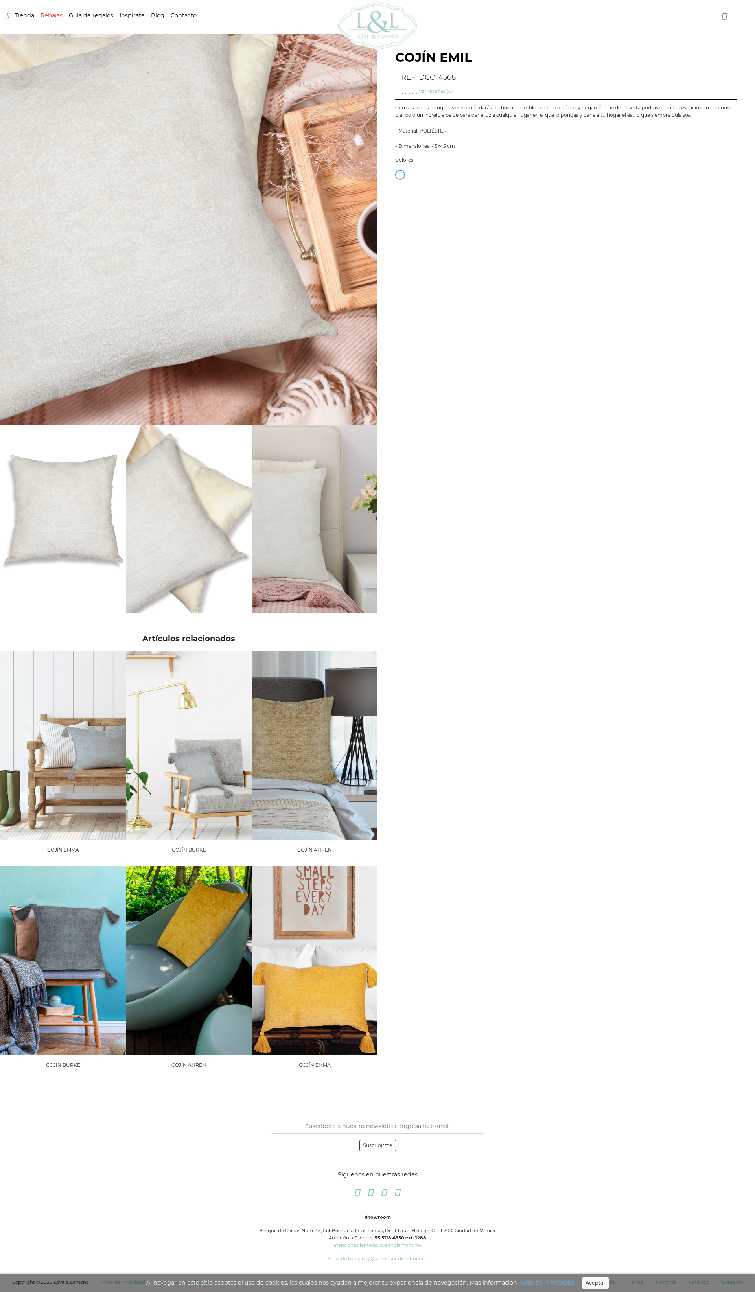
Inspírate (132, 15)
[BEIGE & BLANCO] (400, 175)
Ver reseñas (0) (436, 91)
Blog (157, 15)
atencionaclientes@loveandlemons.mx (377, 1245)
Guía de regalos (91, 15)
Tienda (24, 15)
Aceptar (595, 1283)
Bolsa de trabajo (346, 1258)
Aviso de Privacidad (546, 1282)
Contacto (184, 15)
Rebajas (52, 15)
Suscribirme (377, 1145)
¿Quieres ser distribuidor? (398, 1258)
